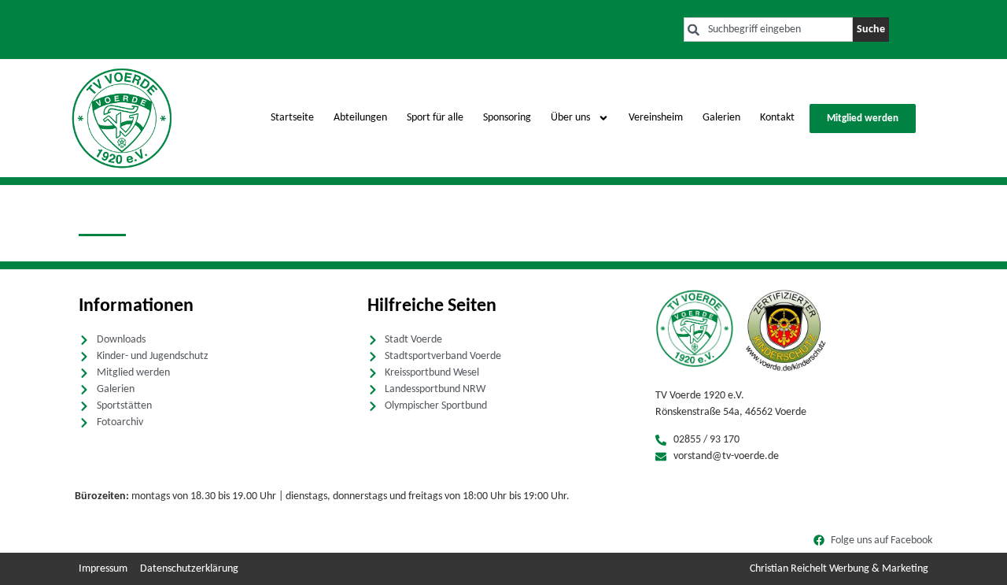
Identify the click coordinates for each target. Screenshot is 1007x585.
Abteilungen (360, 118)
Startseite (292, 118)
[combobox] (768, 29)
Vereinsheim (656, 118)
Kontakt (777, 118)
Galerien (721, 118)
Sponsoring (507, 118)
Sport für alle (435, 118)
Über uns (570, 118)
